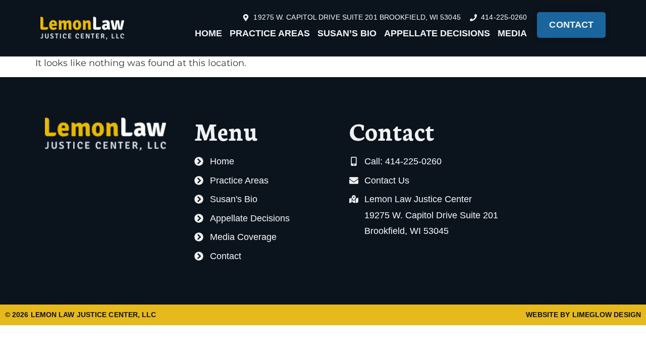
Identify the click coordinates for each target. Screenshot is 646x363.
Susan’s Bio (346, 33)
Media (512, 33)
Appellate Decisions (437, 33)
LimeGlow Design (606, 315)
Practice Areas (270, 33)
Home (208, 33)
